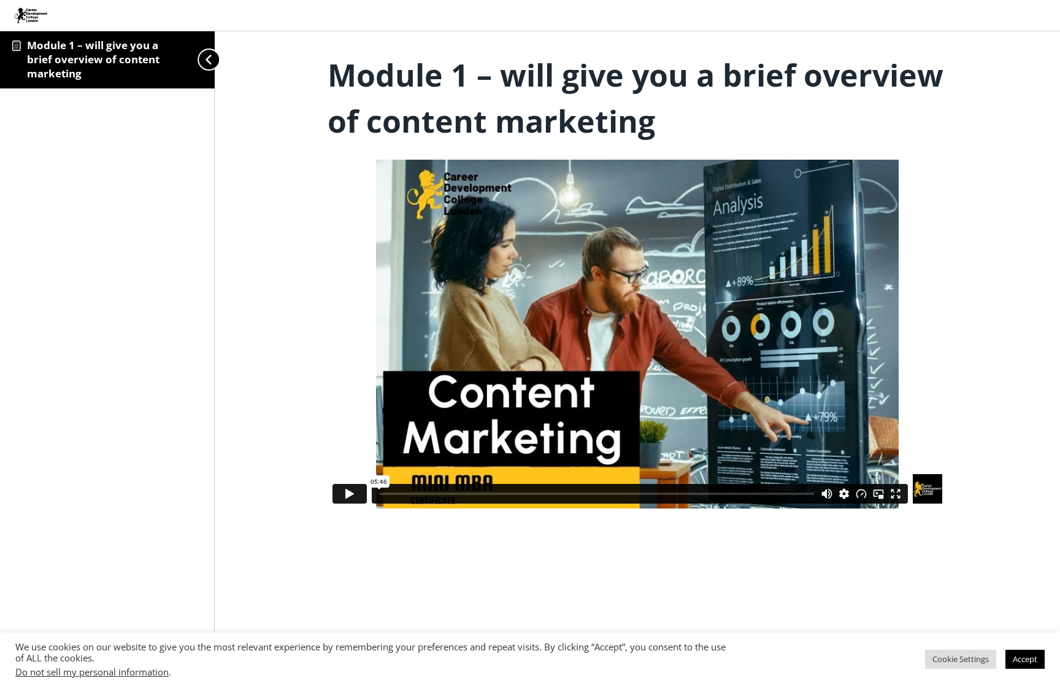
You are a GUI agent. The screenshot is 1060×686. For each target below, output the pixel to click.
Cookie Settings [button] (960, 659)
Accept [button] (1025, 659)
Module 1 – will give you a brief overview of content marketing (93, 59)
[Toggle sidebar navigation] (192, 59)
